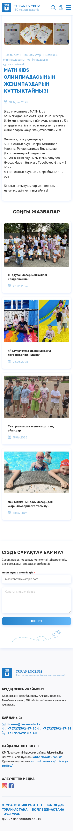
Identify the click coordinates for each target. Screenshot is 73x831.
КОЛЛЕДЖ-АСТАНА (48, 809)
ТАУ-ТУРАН (11, 814)
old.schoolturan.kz (47, 757)
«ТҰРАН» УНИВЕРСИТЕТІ (22, 805)
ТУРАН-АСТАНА (14, 809)
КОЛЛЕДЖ (55, 805)
